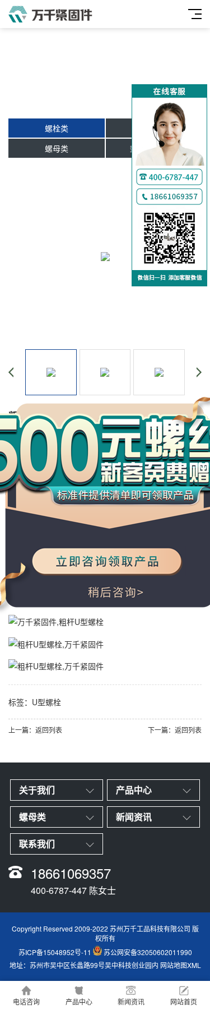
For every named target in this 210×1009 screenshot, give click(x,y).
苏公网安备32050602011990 (148, 952)
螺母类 (56, 148)
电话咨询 (26, 1001)
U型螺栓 (46, 701)
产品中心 (79, 1001)
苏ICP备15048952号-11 (54, 952)
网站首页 (183, 1001)
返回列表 (48, 729)
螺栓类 (56, 128)
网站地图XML (180, 965)
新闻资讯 (131, 1001)
